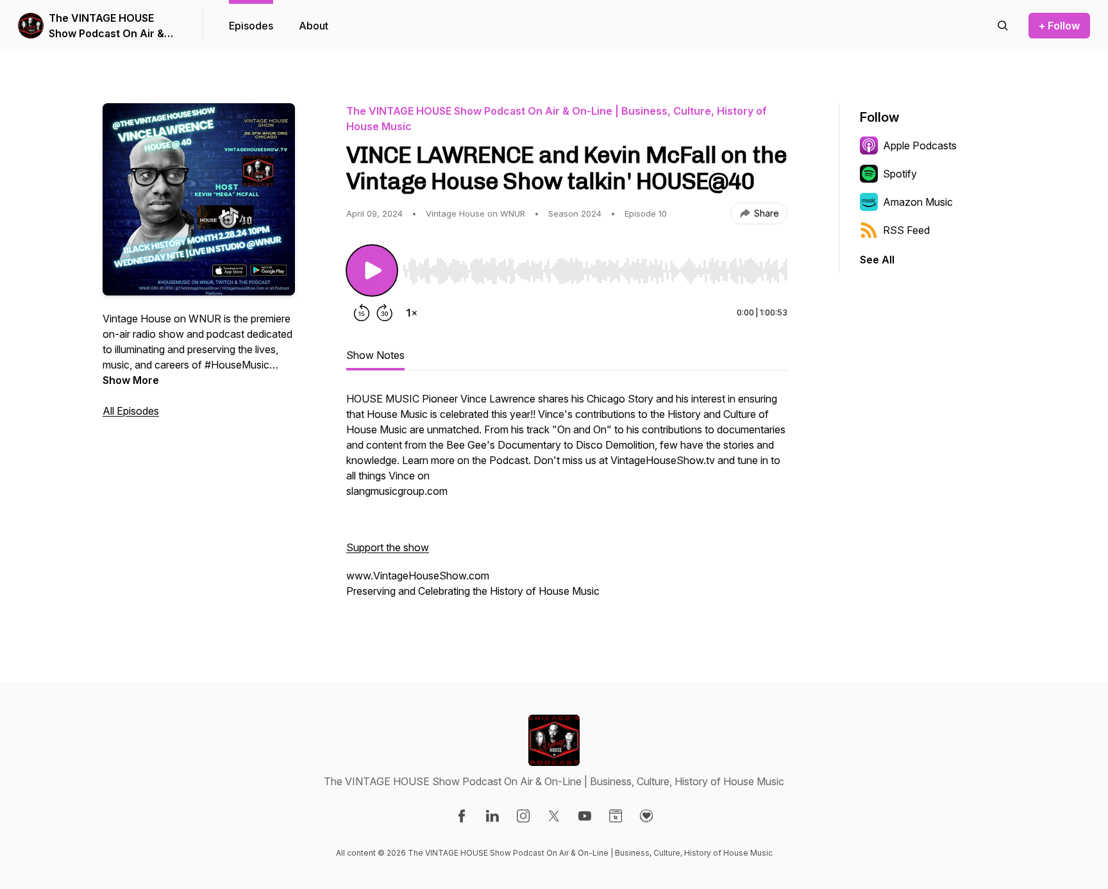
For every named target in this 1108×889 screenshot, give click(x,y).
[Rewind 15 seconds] (362, 313)
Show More (131, 380)
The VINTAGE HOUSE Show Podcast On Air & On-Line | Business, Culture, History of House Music (113, 26)
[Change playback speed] (411, 313)
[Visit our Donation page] (646, 816)
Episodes (251, 25)
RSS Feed (906, 230)
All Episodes (131, 410)
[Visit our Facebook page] (461, 816)
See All (877, 259)
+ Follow (1059, 25)
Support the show (387, 547)
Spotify (900, 173)
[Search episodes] (1003, 25)
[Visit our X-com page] (554, 816)
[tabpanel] (566, 501)
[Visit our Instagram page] (523, 816)
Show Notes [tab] (375, 355)
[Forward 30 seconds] (385, 313)
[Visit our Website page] (615, 816)
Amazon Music (918, 201)
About (313, 25)
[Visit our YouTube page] (584, 816)
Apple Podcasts (920, 145)
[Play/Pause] (372, 270)
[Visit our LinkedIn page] (492, 816)
